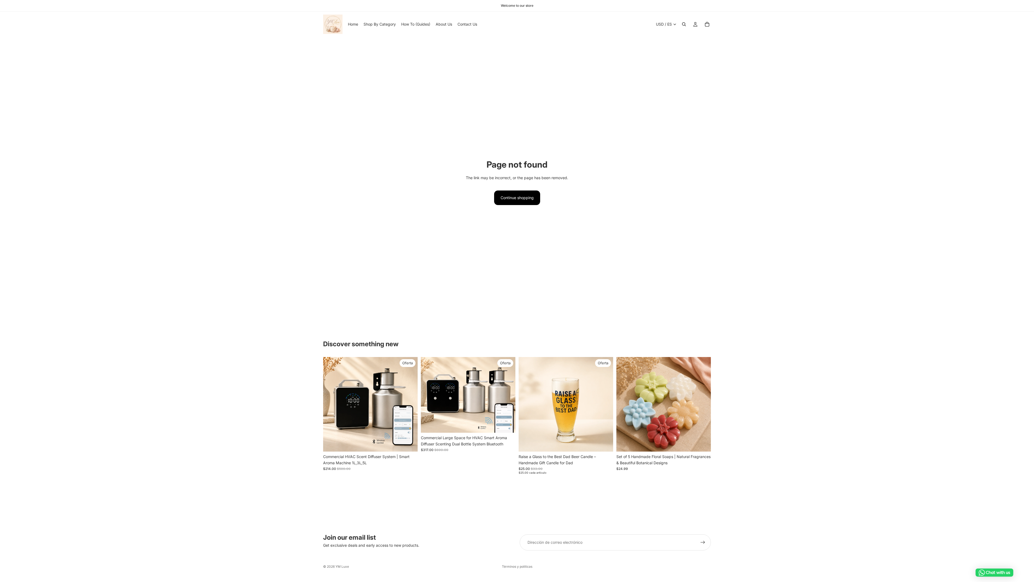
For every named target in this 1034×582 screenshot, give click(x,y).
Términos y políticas (517, 566)
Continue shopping (517, 197)
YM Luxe (342, 566)
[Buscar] (684, 24)
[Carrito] (707, 24)
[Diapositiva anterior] (331, 404)
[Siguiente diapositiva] (409, 404)
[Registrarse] (702, 542)
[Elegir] (409, 443)
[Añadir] (605, 443)
